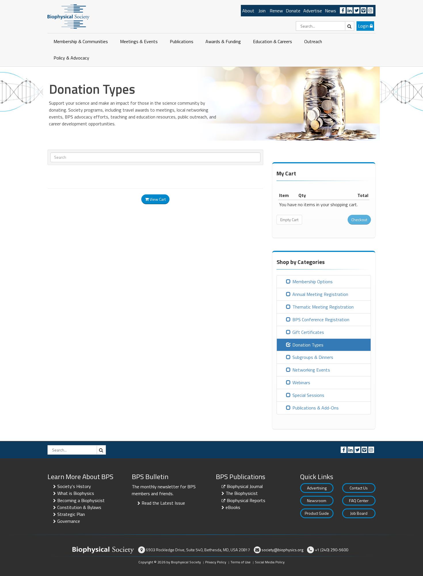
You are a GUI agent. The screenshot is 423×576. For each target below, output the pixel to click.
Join (262, 10)
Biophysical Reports (246, 500)
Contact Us (359, 488)
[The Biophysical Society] (68, 16)
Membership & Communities (81, 41)
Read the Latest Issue (163, 503)
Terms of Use (240, 562)
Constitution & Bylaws (79, 507)
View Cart (157, 199)
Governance (68, 521)
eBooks (233, 507)
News (330, 10)
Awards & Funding (223, 41)
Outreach (313, 41)
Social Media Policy (270, 562)
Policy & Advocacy (71, 57)
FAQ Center (359, 500)
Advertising (317, 488)
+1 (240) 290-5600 (331, 550)
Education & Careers (272, 41)
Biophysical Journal (245, 486)
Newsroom (316, 500)
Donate (293, 10)
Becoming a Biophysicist (81, 500)
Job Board (358, 513)
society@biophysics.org (282, 550)
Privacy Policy (215, 562)
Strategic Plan (71, 514)
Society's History (74, 486)
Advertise (312, 10)
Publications (181, 41)
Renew (276, 10)
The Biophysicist (242, 493)
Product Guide (317, 513)
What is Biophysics (75, 493)
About (248, 10)
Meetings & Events (139, 41)
